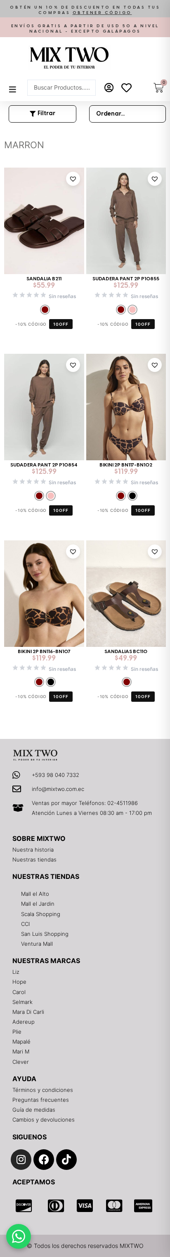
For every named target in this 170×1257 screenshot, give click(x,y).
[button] (85, 10)
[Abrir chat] (18, 1236)
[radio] (45, 309)
